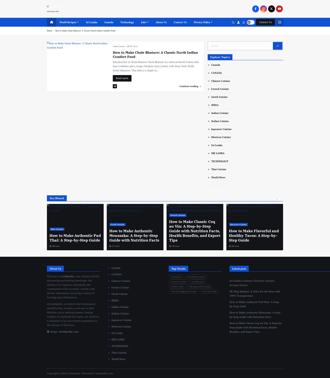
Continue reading (189, 86)
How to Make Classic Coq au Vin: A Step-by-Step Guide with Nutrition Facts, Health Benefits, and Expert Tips (194, 231)
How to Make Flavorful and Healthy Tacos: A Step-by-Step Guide (254, 235)
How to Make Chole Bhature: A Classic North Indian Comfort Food (85, 30)
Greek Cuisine (219, 96)
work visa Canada (210, 291)
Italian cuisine (178, 286)
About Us (161, 22)
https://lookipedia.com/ (64, 331)
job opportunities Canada (200, 286)
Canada (108, 22)
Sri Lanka (91, 22)
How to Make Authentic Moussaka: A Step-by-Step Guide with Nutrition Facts (134, 235)
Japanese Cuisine (221, 129)
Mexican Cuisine (221, 137)
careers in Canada (179, 281)
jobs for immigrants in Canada (184, 291)
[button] (277, 199)
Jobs (143, 22)
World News (218, 177)
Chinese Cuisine (220, 81)
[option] (75, 227)
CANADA (216, 72)
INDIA (215, 105)
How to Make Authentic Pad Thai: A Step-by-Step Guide (75, 238)
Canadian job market (196, 277)
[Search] (277, 46)
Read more (122, 78)
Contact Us (180, 22)
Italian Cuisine (220, 121)
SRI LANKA (218, 153)
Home (49, 30)
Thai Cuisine (218, 169)
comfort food (198, 281)
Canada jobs (177, 277)
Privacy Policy (202, 22)
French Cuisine (220, 89)
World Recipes (67, 22)
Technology (127, 22)
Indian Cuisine (119, 46)
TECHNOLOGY (219, 161)
